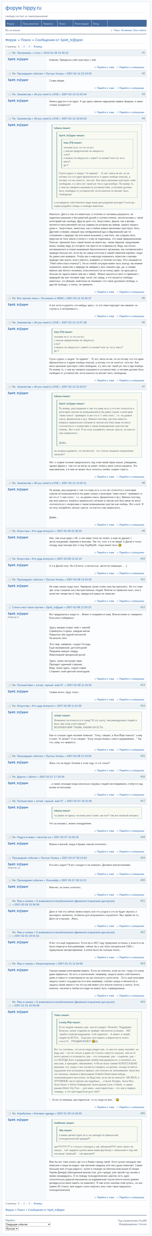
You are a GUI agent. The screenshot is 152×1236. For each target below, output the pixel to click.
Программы (24, 52)
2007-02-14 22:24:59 (79, 73)
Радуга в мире (25, 837)
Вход (96, 23)
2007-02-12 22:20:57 (74, 386)
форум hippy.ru (23, 8)
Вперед (38, 46)
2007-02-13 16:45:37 (79, 298)
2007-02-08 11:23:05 (79, 755)
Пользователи (31, 23)
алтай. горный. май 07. (50, 685)
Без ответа (140, 30)
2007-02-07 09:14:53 (74, 857)
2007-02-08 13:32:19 (69, 558)
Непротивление (45, 963)
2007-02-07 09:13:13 (73, 880)
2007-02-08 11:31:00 (69, 705)
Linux (37, 52)
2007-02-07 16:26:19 (66, 837)
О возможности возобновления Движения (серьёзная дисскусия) (75, 900)
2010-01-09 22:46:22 (56, 52)
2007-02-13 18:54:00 (74, 118)
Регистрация (82, 23)
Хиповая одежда (44, 1113)
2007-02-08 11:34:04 (79, 685)
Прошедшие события (30, 73)
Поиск (62, 23)
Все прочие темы (27, 298)
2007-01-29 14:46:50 (69, 1113)
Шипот (33, 776)
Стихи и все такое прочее (27, 607)
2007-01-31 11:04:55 (70, 963)
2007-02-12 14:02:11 (74, 483)
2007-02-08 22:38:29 (69, 530)
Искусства (23, 530)
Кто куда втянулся (43, 530)
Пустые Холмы (55, 73)
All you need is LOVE (46, 94)
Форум (10, 23)
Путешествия (25, 685)
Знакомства (24, 94)
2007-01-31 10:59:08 (26, 1005)
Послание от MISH (52, 298)
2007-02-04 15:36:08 (26, 904)
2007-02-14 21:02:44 (74, 94)
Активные (126, 30)
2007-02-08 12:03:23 (78, 607)
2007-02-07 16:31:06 (79, 800)
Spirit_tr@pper (18, 59)
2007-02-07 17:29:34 (51, 776)
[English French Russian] (11, 1228)
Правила (48, 23)
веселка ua (44, 837)
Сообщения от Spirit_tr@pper (59, 40)
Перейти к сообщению (131, 67)
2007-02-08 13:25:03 (79, 579)
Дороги (21, 776)
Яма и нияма (25, 900)
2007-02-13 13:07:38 (74, 322)
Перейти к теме (105, 67)
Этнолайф (52, 880)
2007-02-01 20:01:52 (26, 935)
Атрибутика (24, 1113)
